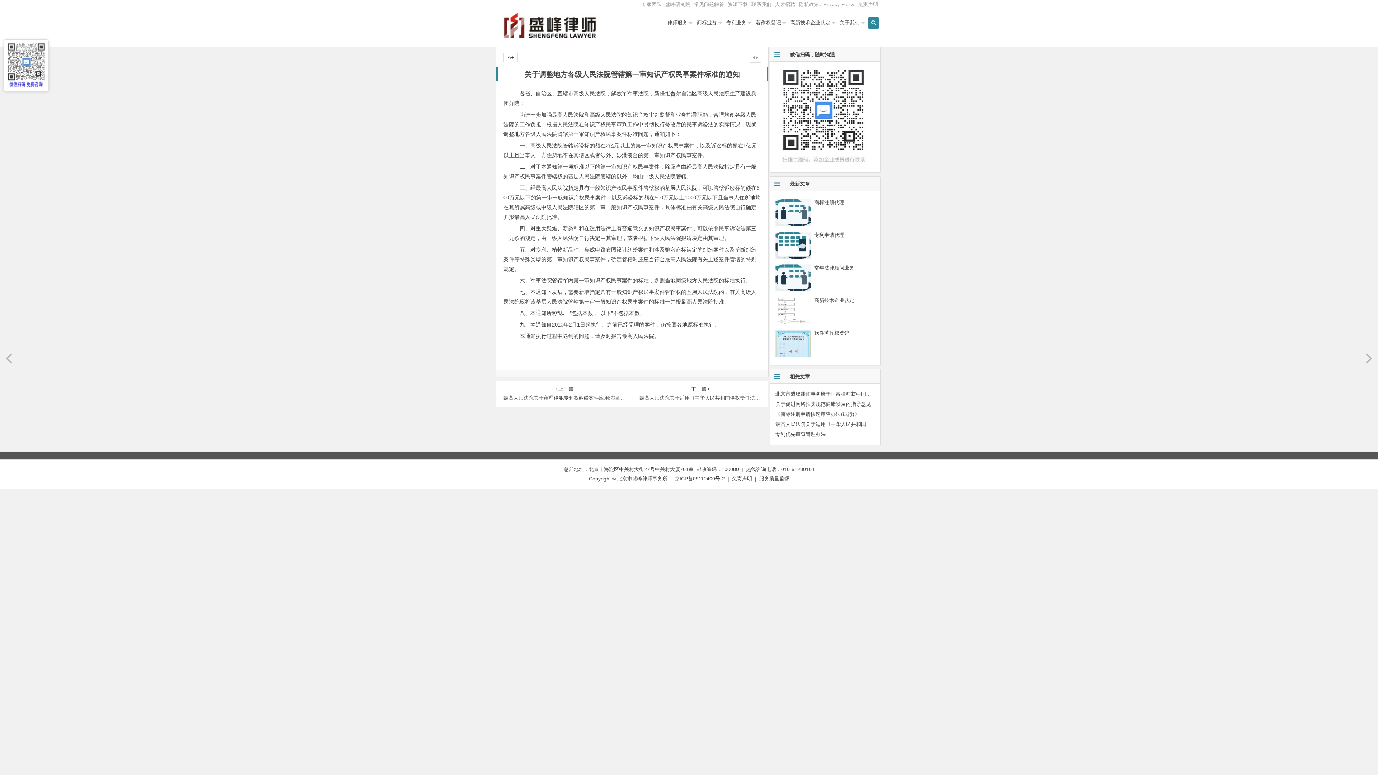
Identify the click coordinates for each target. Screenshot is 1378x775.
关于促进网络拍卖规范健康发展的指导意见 (823, 404)
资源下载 (738, 4)
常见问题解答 (709, 4)
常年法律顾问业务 (834, 268)
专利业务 (736, 22)
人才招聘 (785, 4)
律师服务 (677, 22)
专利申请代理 (829, 235)
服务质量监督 (774, 479)
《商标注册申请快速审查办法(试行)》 (817, 414)
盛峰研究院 (677, 4)
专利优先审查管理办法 (800, 434)
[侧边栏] (755, 58)
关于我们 (850, 22)
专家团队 (652, 4)
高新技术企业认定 (810, 22)
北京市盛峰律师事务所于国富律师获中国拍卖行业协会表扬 (840, 394)
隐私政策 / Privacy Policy (826, 4)
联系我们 (761, 4)
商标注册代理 (829, 202)
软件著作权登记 (831, 333)
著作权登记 (768, 22)
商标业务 (707, 22)
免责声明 (868, 4)
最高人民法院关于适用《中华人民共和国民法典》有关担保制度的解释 (853, 424)
